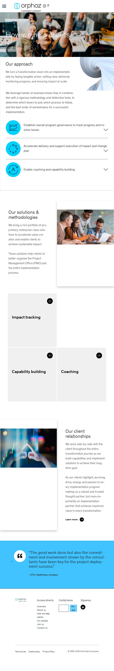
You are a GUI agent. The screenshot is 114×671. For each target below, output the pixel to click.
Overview (41, 606)
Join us (40, 624)
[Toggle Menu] (4, 6)
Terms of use (20, 651)
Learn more (71, 519)
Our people (42, 620)
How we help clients (43, 615)
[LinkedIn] (83, 607)
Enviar (73, 608)
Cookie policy (34, 651)
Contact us (42, 628)
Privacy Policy (49, 651)
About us (41, 610)
